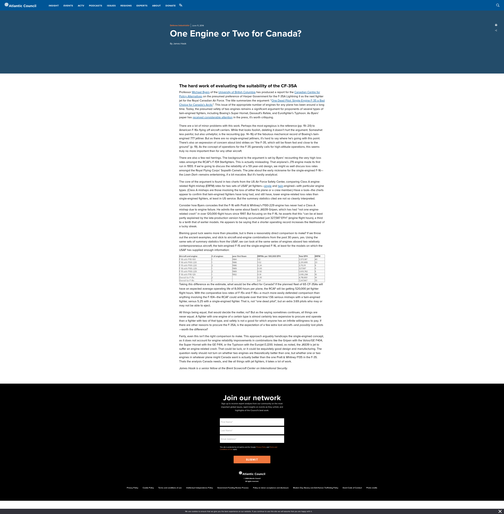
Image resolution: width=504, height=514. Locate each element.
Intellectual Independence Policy (199, 487)
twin (280, 186)
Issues (111, 5)
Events (68, 5)
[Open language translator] (180, 5)
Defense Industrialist (179, 25)
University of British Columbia (237, 92)
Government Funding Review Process (233, 487)
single (268, 186)
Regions (126, 5)
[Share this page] (496, 30)
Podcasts (95, 5)
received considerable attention (213, 117)
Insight (54, 5)
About (156, 5)
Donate (171, 5)
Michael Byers (201, 92)
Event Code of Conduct (352, 487)
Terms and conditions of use (170, 487)
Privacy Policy (261, 447)
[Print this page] (496, 25)
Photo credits (371, 487)
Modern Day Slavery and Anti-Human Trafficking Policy (315, 487)
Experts (142, 5)
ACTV (81, 5)
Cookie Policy (148, 487)
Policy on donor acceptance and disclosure (271, 487)
